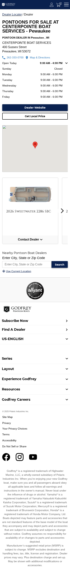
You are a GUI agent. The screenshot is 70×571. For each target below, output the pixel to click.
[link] (35, 359)
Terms (6, 434)
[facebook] (6, 460)
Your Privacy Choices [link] (14, 428)
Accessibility (9, 440)
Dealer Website (35, 107)
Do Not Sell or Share (14, 446)
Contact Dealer (29, 239)
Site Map (7, 416)
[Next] (62, 211)
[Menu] (66, 4)
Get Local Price (35, 116)
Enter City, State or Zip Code (23, 258)
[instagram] (20, 460)
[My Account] (51, 4)
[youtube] (33, 460)
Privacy (6, 422)
